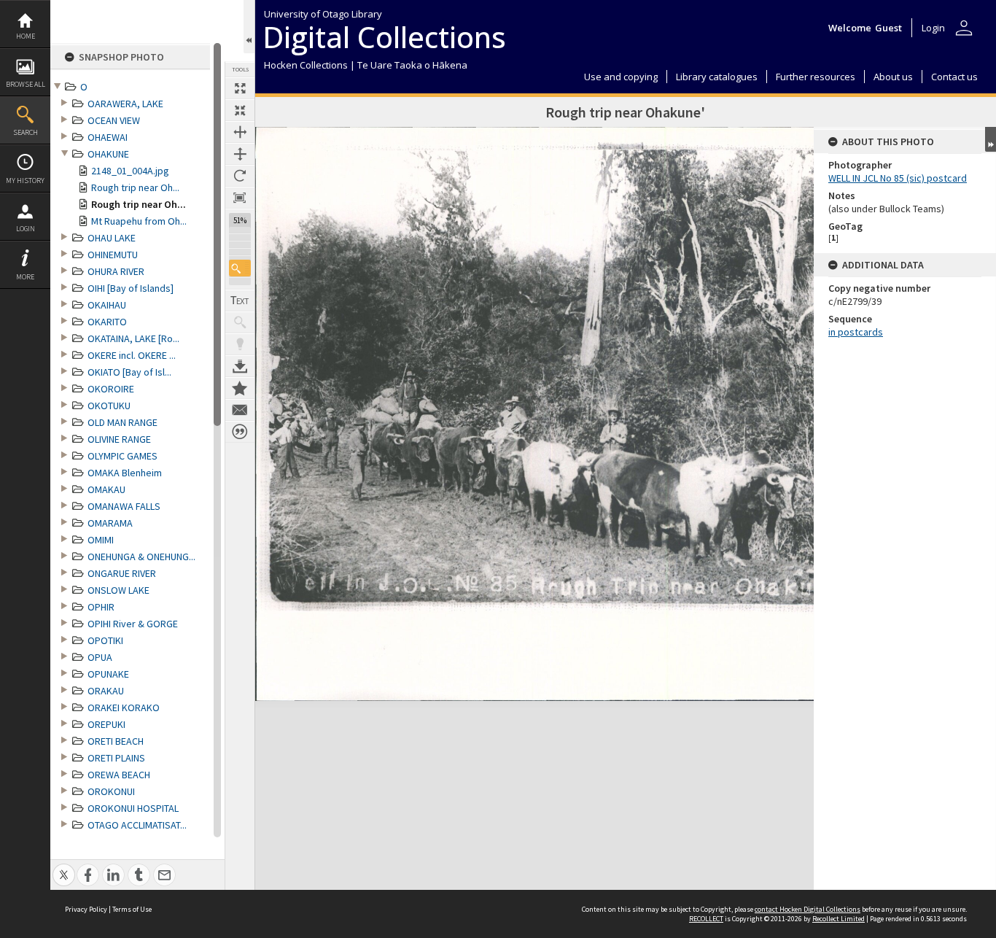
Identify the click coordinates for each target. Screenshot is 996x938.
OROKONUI (111, 791)
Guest (888, 27)
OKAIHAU (106, 304)
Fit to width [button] (239, 132)
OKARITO (107, 321)
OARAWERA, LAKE (125, 103)
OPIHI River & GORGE (132, 623)
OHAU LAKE (111, 237)
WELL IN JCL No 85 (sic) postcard (897, 178)
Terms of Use (132, 909)
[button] (240, 268)
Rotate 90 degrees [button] (239, 176)
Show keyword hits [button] (239, 322)
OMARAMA (110, 523)
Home (25, 36)
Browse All (25, 84)
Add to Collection (239, 388)
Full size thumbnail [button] (239, 88)
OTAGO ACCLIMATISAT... (137, 825)
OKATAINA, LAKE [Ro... (133, 338)
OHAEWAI (107, 137)
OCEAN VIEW (113, 120)
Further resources (815, 76)
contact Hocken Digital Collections (807, 909)
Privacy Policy (86, 909)
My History (25, 180)
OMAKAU (106, 489)
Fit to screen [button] (239, 110)
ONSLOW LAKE (118, 590)
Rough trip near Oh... (135, 187)
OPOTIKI (105, 640)
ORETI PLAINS (116, 757)
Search (25, 132)
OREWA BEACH (118, 774)
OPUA (99, 657)
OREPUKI (106, 724)
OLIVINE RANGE (119, 439)
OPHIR (100, 606)
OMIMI (100, 539)
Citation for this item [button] (239, 432)
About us (893, 76)
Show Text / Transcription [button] (239, 300)
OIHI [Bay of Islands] (130, 288)
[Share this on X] (63, 867)
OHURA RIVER (115, 271)
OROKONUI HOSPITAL (133, 808)
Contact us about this (239, 410)
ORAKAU (105, 690)
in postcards (855, 331)
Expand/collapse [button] (990, 139)
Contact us (954, 76)
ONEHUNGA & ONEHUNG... (141, 556)
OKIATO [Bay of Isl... (129, 372)
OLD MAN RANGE (122, 422)
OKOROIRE (110, 388)
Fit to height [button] (239, 154)
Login (25, 228)
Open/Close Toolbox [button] (249, 26)
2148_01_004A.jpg (130, 170)
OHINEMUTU (112, 254)
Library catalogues (717, 76)
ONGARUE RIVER (121, 573)
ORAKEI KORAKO (123, 707)
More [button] (25, 277)
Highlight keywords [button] (239, 344)
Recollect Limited (838, 918)
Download (239, 366)
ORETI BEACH (115, 741)
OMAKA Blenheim (124, 472)
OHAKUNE (108, 153)
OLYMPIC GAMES (122, 455)
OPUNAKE (108, 674)
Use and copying (621, 76)
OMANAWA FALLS (123, 506)
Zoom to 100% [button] (239, 198)
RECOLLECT (706, 918)
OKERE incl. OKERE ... (131, 355)
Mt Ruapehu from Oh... (139, 221)
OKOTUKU (109, 405)
